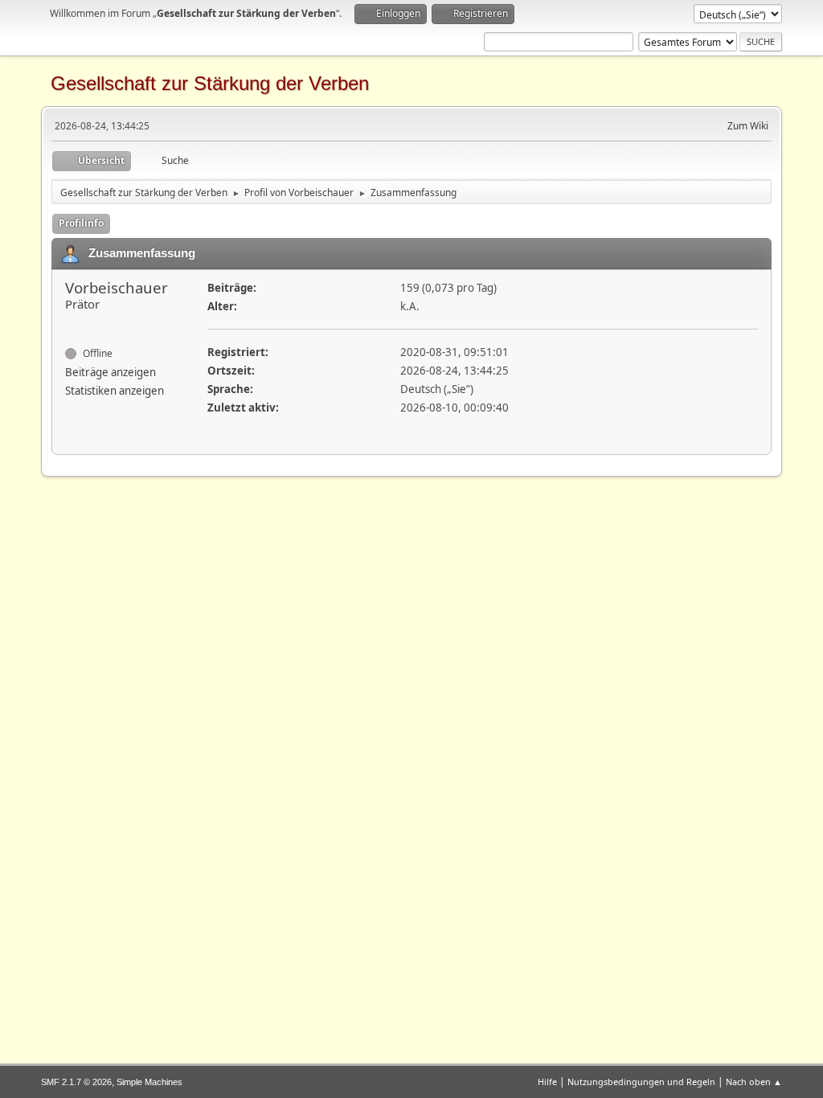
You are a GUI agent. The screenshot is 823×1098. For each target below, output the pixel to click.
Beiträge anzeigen (110, 372)
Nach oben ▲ (754, 1081)
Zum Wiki (747, 126)
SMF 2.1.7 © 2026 (76, 1082)
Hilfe (547, 1081)
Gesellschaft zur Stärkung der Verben (210, 83)
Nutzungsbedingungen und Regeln (641, 1081)
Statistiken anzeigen (114, 390)
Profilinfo (81, 223)
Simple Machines (149, 1082)
